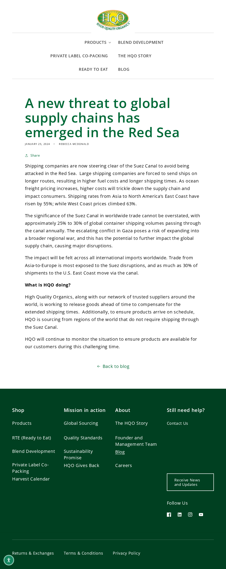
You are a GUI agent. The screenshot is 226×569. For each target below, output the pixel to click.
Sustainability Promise (78, 454)
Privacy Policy (126, 553)
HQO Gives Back (82, 465)
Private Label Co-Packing (30, 468)
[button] (62, 42)
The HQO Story (131, 423)
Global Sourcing (81, 423)
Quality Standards (83, 438)
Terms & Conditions (83, 553)
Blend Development (33, 451)
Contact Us (177, 423)
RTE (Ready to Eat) (31, 438)
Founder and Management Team (136, 441)
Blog (120, 452)
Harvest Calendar (31, 479)
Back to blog (116, 366)
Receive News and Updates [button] (187, 482)
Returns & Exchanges (33, 553)
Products (22, 423)
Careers (123, 465)
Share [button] (35, 155)
